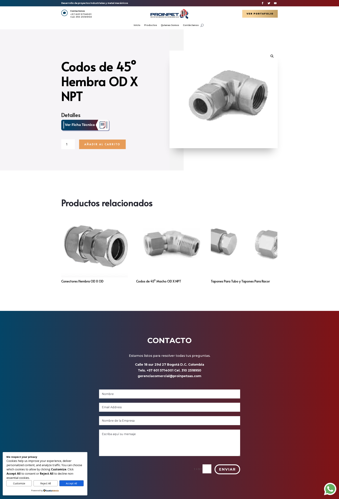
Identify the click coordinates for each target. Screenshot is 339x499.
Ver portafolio (259, 14)
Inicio (137, 25)
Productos (150, 25)
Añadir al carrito (102, 144)
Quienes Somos (170, 25)
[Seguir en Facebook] (262, 3)
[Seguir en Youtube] (275, 3)
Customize (19, 483)
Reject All (45, 483)
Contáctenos (191, 25)
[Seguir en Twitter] (268, 3)
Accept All (71, 483)
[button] (272, 56)
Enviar (227, 469)
